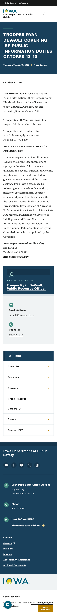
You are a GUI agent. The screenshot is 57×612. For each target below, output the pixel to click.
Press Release (40, 65)
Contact (7, 537)
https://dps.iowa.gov (16, 256)
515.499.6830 (16, 334)
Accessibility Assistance (16, 559)
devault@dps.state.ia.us (21, 315)
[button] (45, 608)
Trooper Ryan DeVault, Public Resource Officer (26, 286)
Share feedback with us (25, 525)
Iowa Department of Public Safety (18, 15)
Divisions (8, 548)
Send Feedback (11, 596)
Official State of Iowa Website (15, 3)
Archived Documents (14, 565)
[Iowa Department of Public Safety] (10, 11)
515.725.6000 (18, 508)
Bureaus (7, 554)
